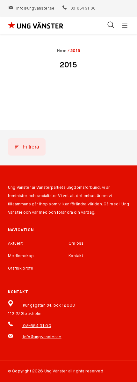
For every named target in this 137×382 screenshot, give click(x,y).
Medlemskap (21, 256)
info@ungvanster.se (35, 9)
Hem (62, 51)
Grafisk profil (20, 268)
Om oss (76, 243)
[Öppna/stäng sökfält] (110, 25)
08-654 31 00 (82, 9)
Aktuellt (15, 243)
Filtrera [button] (31, 146)
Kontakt (75, 256)
